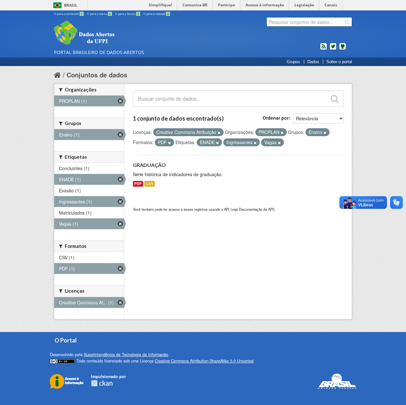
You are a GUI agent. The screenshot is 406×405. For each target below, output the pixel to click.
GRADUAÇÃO (149, 165)
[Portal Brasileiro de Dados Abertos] (122, 33)
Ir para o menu (99, 14)
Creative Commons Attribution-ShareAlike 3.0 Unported (204, 361)
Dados (313, 62)
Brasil (70, 5)
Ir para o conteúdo (68, 14)
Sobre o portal (339, 62)
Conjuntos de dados (97, 74)
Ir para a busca (127, 14)
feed (323, 49)
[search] (347, 22)
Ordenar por (276, 118)
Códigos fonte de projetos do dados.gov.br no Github (342, 49)
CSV (150, 183)
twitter (333, 49)
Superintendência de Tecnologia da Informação (126, 354)
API (226, 209)
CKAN (102, 383)
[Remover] (219, 132)
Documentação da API (256, 209)
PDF (138, 183)
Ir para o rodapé (156, 14)
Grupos (293, 62)
